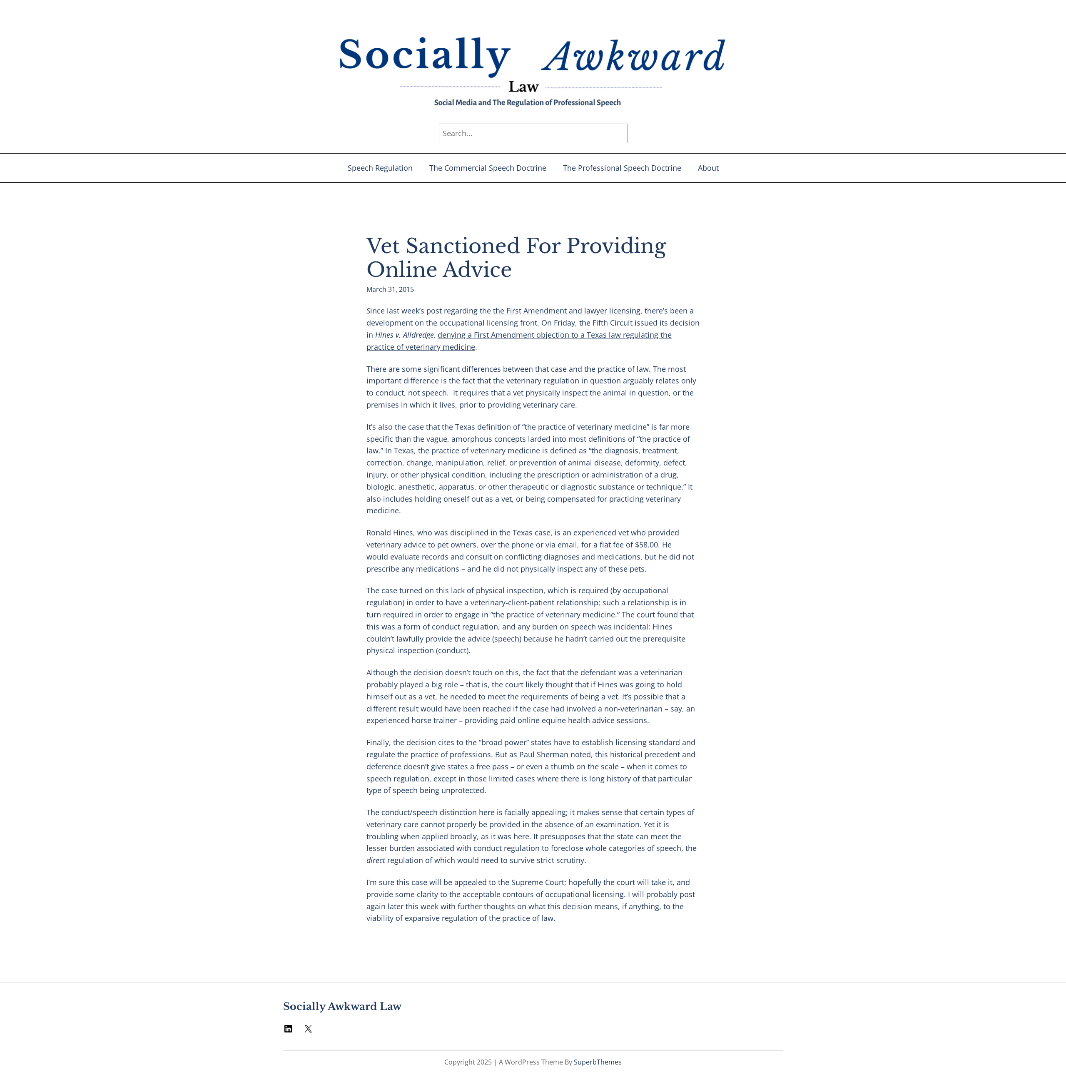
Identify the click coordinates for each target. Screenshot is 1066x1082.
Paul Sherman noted (555, 754)
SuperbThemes (598, 1062)
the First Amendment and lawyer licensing (566, 311)
